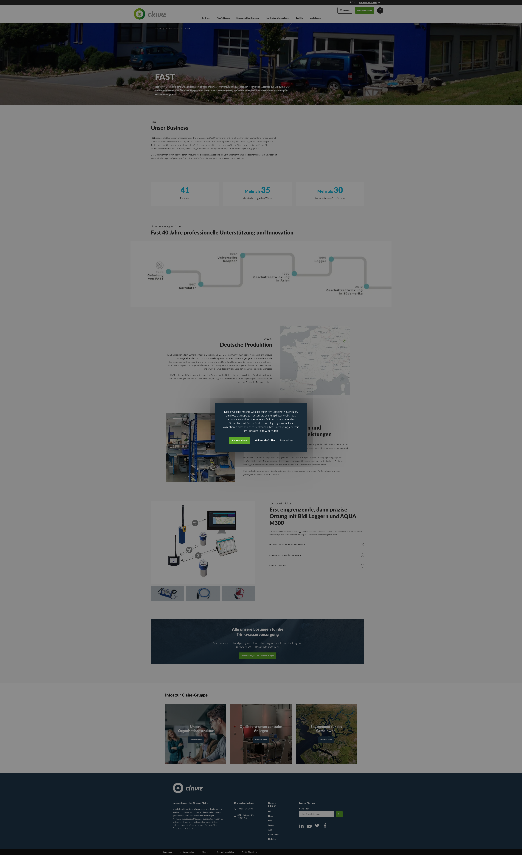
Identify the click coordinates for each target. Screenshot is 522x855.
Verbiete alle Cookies (265, 440)
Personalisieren (287, 440)
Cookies (255, 411)
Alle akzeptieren (239, 440)
